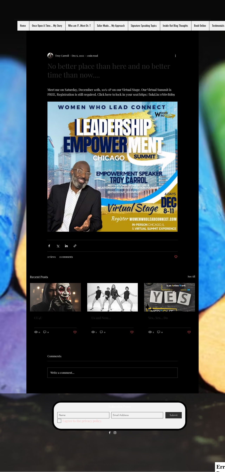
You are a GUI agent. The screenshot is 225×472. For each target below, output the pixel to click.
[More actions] (175, 55)
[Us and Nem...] (112, 297)
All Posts (36, 31)
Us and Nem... (101, 318)
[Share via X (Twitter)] (57, 246)
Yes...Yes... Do (158, 318)
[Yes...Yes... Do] (169, 297)
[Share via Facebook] (49, 246)
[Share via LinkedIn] (66, 246)
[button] (190, 31)
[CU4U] (55, 297)
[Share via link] (75, 246)
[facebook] (109, 432)
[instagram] (115, 432)
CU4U (38, 318)
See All (191, 276)
